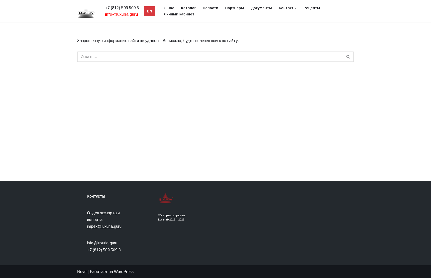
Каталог (188, 8)
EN (149, 11)
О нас (169, 8)
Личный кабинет (179, 14)
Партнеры (234, 8)
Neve (82, 272)
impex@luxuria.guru (104, 226)
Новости (210, 8)
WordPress (124, 272)
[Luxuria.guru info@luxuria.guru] (87, 11)
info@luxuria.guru (102, 243)
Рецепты (312, 8)
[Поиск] (348, 57)
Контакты (288, 8)
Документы (261, 8)
